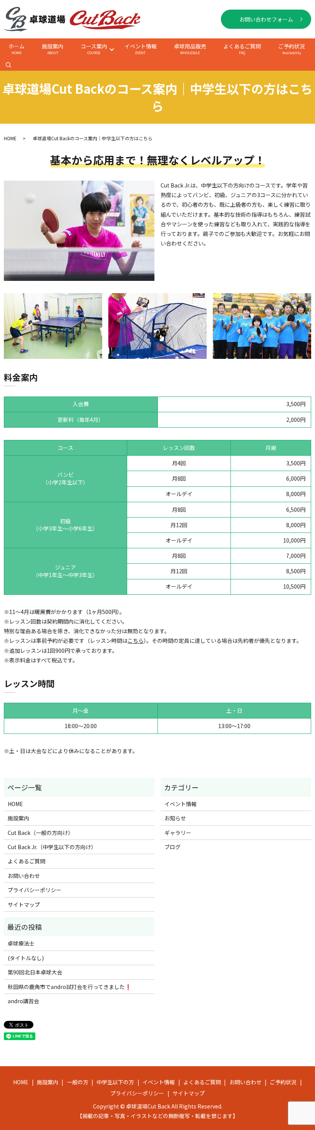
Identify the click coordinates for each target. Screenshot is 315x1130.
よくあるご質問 (242, 48)
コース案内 (94, 48)
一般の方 (77, 1082)
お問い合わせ (24, 875)
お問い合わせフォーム (266, 19)
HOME (10, 138)
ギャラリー (177, 832)
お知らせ (175, 818)
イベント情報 (140, 48)
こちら (136, 640)
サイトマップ (24, 904)
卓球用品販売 (190, 48)
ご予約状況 (291, 48)
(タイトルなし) (26, 958)
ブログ (172, 847)
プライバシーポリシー (34, 890)
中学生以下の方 (115, 1082)
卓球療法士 (21, 943)
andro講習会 (23, 1001)
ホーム (16, 48)
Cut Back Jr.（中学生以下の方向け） (52, 847)
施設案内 (52, 48)
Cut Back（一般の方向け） (40, 832)
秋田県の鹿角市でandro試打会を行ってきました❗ (69, 987)
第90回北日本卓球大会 (35, 972)
